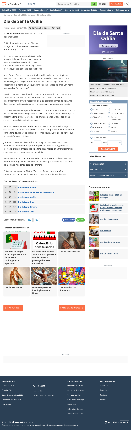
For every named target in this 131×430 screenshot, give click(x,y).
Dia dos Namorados (116, 118)
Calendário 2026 (9, 10)
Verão (113, 127)
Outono (96, 131)
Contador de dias (73, 395)
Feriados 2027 (56, 10)
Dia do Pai (97, 117)
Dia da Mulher (99, 113)
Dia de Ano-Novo (118, 113)
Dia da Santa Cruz (26, 202)
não (36, 220)
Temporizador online (75, 414)
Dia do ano (71, 404)
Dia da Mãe (115, 109)
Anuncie (103, 399)
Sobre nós (104, 385)
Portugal (31, 3)
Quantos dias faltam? (101, 101)
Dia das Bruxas (99, 123)
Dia (92, 142)
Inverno (114, 131)
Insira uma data (100, 138)
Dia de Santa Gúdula (27, 187)
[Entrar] (126, 4)
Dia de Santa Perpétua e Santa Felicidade (36, 192)
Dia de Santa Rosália (27, 197)
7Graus (16, 422)
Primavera (97, 127)
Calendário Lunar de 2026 (11, 399)
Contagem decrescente (76, 390)
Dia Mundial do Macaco (70, 308)
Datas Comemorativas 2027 (43, 395)
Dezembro (31, 15)
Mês (105, 142)
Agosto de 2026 (72, 10)
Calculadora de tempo (75, 399)
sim (29, 220)
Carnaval (114, 123)
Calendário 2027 (41, 10)
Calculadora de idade (75, 409)
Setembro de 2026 (89, 10)
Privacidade (104, 390)
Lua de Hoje (6, 404)
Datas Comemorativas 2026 (102, 175)
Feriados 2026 (25, 10)
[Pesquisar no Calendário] (94, 4)
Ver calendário (116, 4)
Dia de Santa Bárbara (27, 207)
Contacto (103, 395)
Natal (95, 109)
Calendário (8, 15)
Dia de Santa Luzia (26, 212)
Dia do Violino (13, 308)
